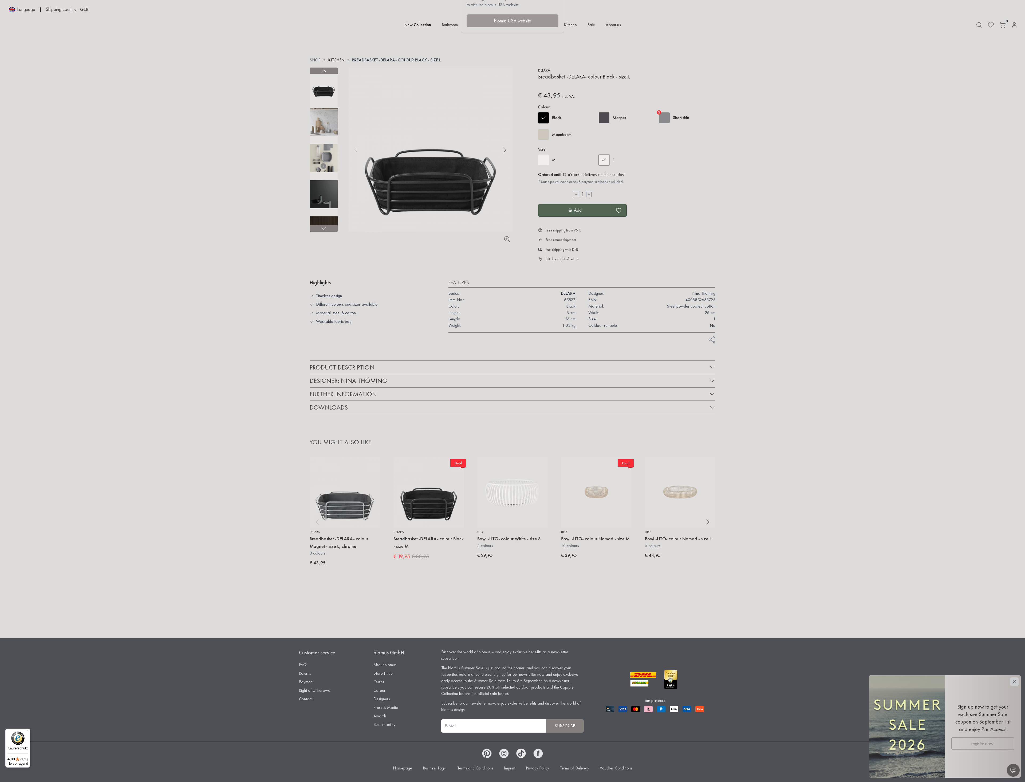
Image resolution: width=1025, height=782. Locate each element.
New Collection (417, 24)
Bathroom (450, 24)
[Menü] (27, 732)
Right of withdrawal (315, 690)
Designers (381, 699)
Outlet (378, 682)
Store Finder (383, 673)
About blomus (384, 664)
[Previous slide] (324, 71)
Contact (305, 699)
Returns (305, 673)
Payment (306, 682)
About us (613, 24)
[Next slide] (324, 228)
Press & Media (385, 707)
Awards (380, 716)
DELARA (544, 70)
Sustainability (384, 724)
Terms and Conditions (475, 768)
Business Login (435, 768)
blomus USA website (512, 21)
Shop (315, 60)
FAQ (303, 664)
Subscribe (565, 726)
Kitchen (570, 24)
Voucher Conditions (616, 768)
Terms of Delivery (574, 768)
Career (379, 690)
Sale (591, 24)
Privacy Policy (537, 768)
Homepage (402, 768)
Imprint (509, 768)
